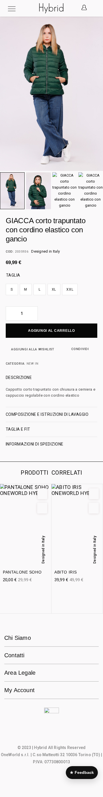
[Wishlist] (42, 493)
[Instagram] (51, 736)
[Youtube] (63, 736)
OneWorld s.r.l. (15, 754)
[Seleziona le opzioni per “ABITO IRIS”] (94, 508)
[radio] (12, 289)
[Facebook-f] (40, 736)
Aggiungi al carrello (51, 331)
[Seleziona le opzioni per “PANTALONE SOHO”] (42, 508)
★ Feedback (82, 772)
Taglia (13, 275)
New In (33, 363)
